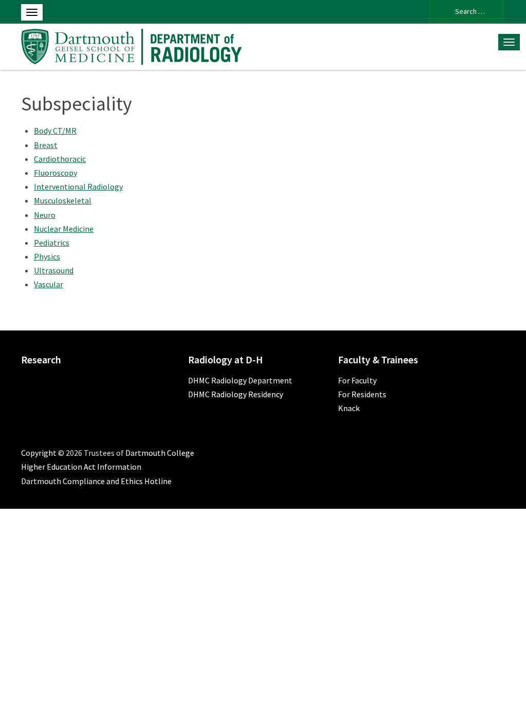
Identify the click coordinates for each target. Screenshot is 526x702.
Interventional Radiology (78, 186)
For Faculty (357, 380)
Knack (349, 408)
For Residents (362, 394)
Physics (47, 256)
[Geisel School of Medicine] (131, 45)
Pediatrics (51, 242)
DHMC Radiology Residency (235, 394)
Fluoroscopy (55, 173)
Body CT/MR (55, 130)
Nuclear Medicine (63, 229)
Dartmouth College (159, 453)
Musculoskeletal (62, 200)
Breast (46, 145)
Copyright (39, 453)
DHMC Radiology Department (240, 380)
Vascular (48, 284)
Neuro (44, 215)
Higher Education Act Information (81, 466)
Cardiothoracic (60, 159)
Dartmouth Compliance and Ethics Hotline (96, 481)
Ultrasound (53, 270)
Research (41, 359)
